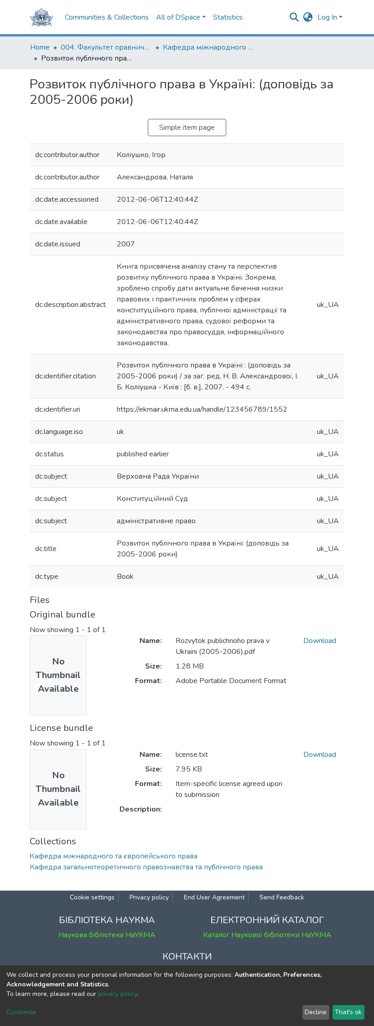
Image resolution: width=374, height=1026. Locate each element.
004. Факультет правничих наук (106, 47)
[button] (308, 17)
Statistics (228, 17)
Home (40, 47)
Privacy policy (149, 897)
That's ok (348, 1012)
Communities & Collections (107, 17)
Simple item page (187, 128)
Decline (316, 1012)
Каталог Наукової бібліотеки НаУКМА (267, 935)
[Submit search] (294, 17)
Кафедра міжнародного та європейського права (208, 47)
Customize (21, 1012)
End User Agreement (214, 897)
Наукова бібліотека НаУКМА (107, 935)
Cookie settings (92, 897)
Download (319, 641)
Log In (327, 17)
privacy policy (117, 994)
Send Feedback (282, 897)
